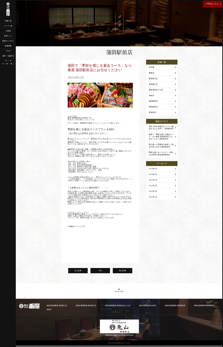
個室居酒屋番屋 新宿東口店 (86, 305)
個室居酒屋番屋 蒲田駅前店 (175, 305)
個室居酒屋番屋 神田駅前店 (204, 305)
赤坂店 (151, 95)
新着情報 (8, 46)
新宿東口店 (153, 84)
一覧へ (100, 271)
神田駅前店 (153, 107)
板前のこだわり (8, 41)
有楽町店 (152, 112)
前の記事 (122, 271)
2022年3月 (153, 191)
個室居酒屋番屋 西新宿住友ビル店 (117, 305)
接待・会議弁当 (8, 56)
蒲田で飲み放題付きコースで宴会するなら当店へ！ (161, 128)
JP (10, 61)
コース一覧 (8, 26)
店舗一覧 (8, 21)
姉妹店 (49, 309)
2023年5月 (153, 169)
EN (6, 61)
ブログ (8, 51)
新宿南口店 (153, 78)
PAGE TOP (119, 291)
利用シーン (8, 36)
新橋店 (151, 73)
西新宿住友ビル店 (156, 90)
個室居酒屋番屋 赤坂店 (147, 305)
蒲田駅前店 (153, 101)
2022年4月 (153, 186)
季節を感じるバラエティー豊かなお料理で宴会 (161, 153)
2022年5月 (153, 180)
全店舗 (151, 67)
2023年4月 (153, 174)
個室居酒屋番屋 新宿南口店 (57, 305)
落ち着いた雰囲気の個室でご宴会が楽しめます (161, 146)
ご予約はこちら (211, 4)
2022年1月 (153, 197)
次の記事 (77, 271)
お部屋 (8, 31)
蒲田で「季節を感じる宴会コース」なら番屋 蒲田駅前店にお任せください (161, 136)
